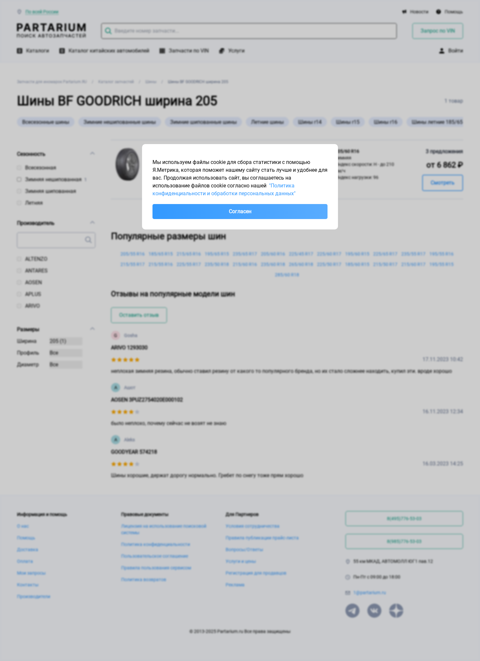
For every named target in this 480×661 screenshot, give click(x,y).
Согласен (240, 211)
